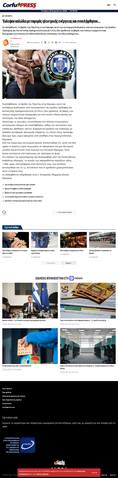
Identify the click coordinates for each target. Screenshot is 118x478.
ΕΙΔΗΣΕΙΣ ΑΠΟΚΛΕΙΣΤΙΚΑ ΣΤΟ (52, 278)
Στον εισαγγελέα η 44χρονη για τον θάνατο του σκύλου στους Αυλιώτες (24, 197)
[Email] (52, 42)
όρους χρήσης (42, 474)
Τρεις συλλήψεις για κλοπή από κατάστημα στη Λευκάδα (20, 185)
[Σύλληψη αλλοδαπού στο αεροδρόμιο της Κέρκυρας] (102, 240)
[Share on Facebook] (41, 42)
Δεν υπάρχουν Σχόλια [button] (65, 212)
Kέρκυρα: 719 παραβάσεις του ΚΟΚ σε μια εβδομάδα (18, 189)
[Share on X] (45, 42)
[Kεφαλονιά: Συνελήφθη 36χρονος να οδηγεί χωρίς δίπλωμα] (44, 240)
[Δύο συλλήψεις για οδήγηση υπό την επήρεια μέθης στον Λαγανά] (15, 240)
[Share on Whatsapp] (48, 42)
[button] (94, 473)
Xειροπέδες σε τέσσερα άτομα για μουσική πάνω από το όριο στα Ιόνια (23, 201)
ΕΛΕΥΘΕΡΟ (8, 16)
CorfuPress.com (16, 38)
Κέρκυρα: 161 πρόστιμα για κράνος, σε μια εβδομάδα (18, 193)
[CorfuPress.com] (19, 5)
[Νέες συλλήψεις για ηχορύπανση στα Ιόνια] (73, 240)
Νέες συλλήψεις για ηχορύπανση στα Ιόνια (71, 251)
